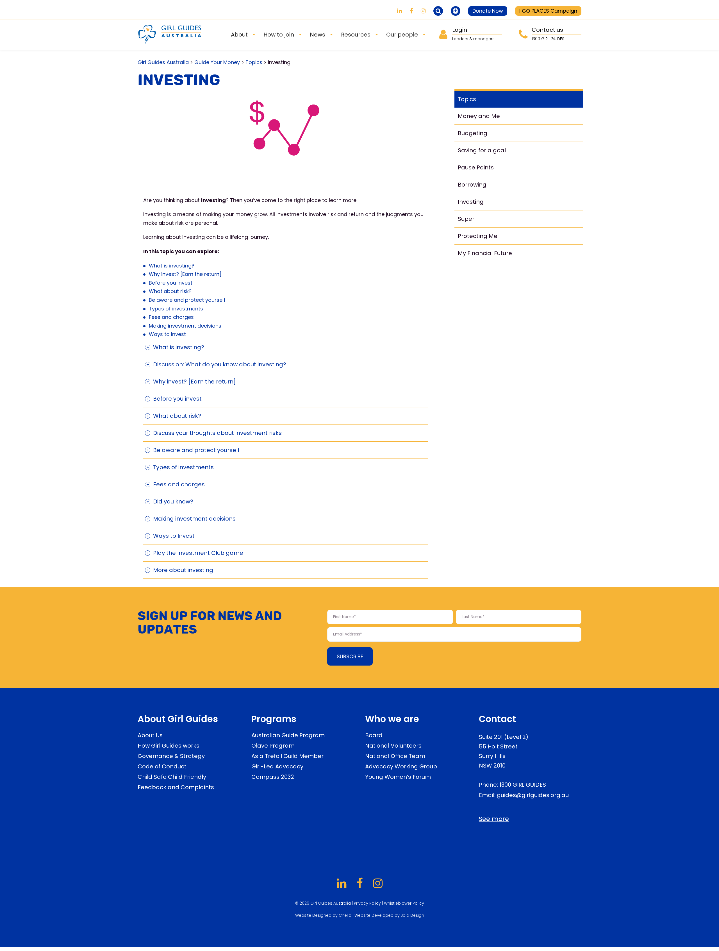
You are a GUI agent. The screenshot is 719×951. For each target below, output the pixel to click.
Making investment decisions (185, 325)
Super (466, 219)
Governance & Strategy (171, 756)
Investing (471, 202)
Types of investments (176, 308)
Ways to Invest (167, 334)
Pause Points (476, 167)
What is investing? (171, 265)
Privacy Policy (367, 903)
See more (494, 818)
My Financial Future (485, 253)
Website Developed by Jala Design (389, 915)
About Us (150, 735)
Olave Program (273, 746)
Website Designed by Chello (323, 915)
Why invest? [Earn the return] (185, 274)
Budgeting (472, 133)
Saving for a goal (482, 150)
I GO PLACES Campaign (548, 10)
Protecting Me (477, 236)
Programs (273, 718)
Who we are (392, 718)
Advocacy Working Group (401, 766)
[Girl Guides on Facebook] (411, 11)
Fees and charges (171, 317)
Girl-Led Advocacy (277, 766)
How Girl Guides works (168, 746)
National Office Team (395, 756)
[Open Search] (438, 11)
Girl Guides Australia (163, 62)
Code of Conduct (162, 766)
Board (374, 735)
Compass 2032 (272, 777)
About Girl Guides (178, 718)
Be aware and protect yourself (187, 299)
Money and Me (479, 116)
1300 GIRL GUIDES (522, 785)
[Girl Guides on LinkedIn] (399, 11)
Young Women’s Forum (398, 777)
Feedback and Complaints (176, 787)
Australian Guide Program (288, 735)
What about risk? (170, 291)
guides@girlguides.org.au (533, 795)
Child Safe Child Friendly (172, 777)
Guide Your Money (217, 62)
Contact (497, 718)
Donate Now (487, 10)
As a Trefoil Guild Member (287, 756)
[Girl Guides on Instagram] (423, 11)
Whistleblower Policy (404, 903)
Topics (253, 62)
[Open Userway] (455, 11)
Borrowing (472, 184)
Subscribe (350, 656)
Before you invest (170, 282)
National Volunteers (393, 746)
